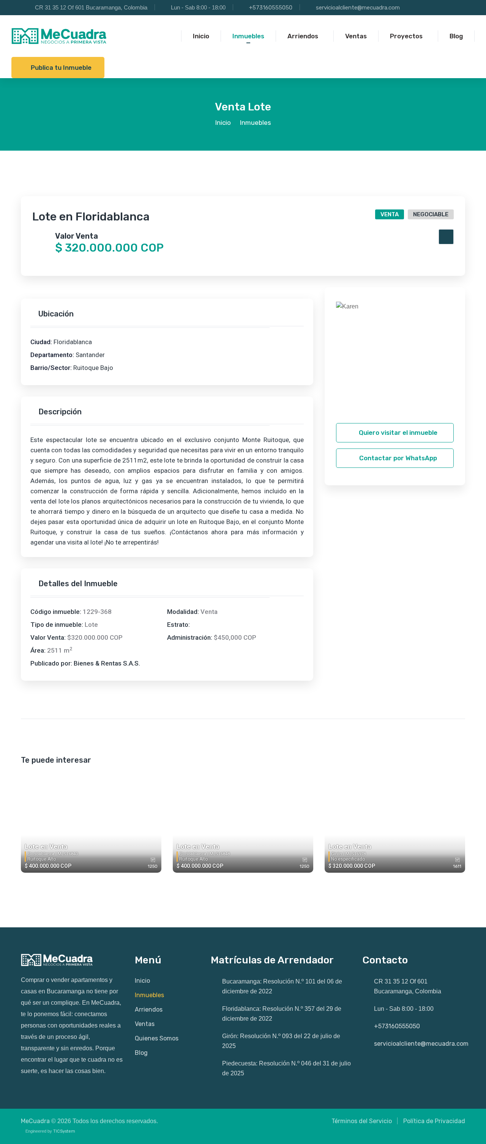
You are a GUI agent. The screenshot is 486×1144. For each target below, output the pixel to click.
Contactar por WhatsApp (397, 458)
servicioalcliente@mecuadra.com (358, 7)
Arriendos (149, 1009)
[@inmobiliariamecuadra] (411, 8)
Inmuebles (149, 995)
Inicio (223, 122)
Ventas (145, 1024)
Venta (389, 214)
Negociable (430, 214)
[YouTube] (442, 8)
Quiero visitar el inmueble (397, 432)
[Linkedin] (457, 8)
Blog (141, 1052)
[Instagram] (426, 8)
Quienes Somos (156, 1038)
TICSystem (64, 1131)
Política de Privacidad (434, 1121)
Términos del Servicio (361, 1121)
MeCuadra (35, 1121)
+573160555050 (270, 7)
